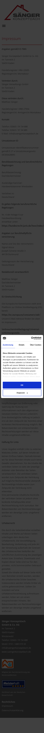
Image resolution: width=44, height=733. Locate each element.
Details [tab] (22, 345)
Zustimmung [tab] (8, 345)
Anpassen (21, 393)
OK (22, 385)
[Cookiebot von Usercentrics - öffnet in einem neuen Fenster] (31, 338)
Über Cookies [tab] (35, 345)
